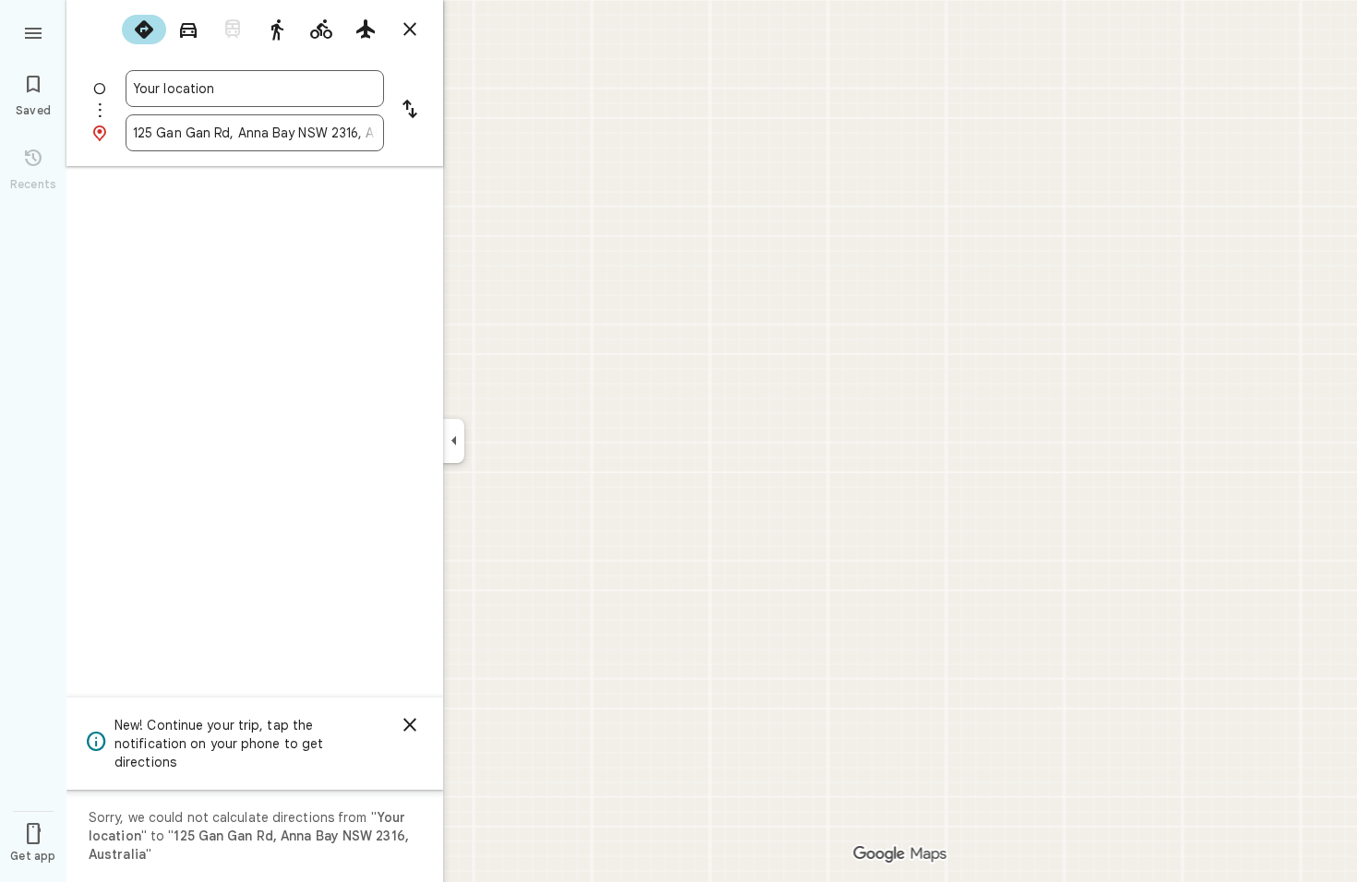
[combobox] (255, 88)
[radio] (144, 29)
